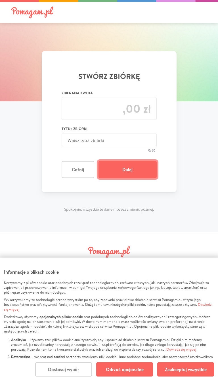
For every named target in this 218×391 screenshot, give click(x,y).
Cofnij (78, 169)
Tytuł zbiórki (74, 128)
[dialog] (109, 324)
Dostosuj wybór (63, 369)
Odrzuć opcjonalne (125, 369)
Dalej (127, 169)
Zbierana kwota (77, 92)
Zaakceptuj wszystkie (186, 369)
